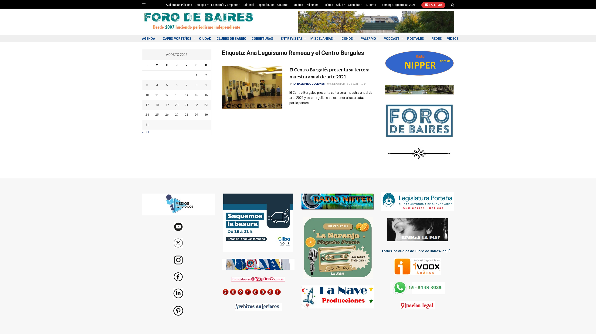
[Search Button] (452, 5)
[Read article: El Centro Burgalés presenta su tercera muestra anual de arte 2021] (252, 87)
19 (167, 105)
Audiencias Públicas (179, 5)
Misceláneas (321, 38)
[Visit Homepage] (199, 22)
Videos (453, 38)
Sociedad (354, 5)
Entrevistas (292, 38)
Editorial (249, 5)
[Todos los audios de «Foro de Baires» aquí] (417, 266)
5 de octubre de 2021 (343, 83)
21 (186, 105)
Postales (415, 38)
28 (186, 114)
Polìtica (328, 5)
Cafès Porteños (177, 38)
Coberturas (262, 38)
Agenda (148, 38)
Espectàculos (265, 5)
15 (196, 95)
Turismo (371, 5)
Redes (437, 38)
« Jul (145, 132)
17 (147, 105)
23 (206, 105)
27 (176, 114)
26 (167, 114)
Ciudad (205, 38)
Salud (339, 5)
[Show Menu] (144, 4)
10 (147, 95)
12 (167, 95)
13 (176, 95)
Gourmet (282, 5)
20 (176, 105)
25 (157, 114)
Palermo (435, 5)
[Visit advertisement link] (376, 21)
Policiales (312, 5)
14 (186, 95)
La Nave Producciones (309, 83)
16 (206, 95)
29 (196, 114)
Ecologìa (200, 5)
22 (196, 105)
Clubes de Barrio (231, 38)
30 (206, 114)
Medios (298, 5)
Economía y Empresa (224, 5)
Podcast (392, 38)
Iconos (347, 38)
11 (157, 95)
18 (157, 105)
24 (147, 114)
